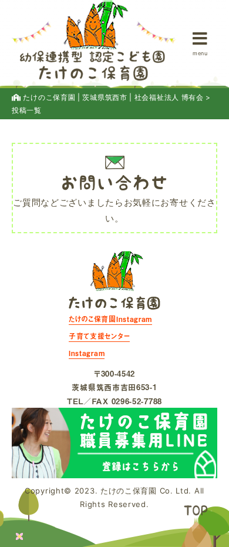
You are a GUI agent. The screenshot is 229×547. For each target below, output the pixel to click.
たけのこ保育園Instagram (110, 319)
